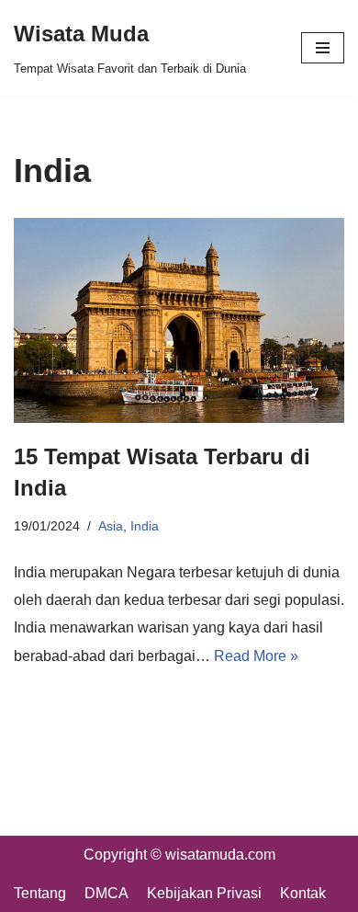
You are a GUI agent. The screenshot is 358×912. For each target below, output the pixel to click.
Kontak (303, 893)
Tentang (40, 893)
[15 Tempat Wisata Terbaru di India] (179, 320)
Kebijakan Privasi (204, 893)
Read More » (256, 656)
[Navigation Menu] (322, 47)
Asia (110, 526)
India (144, 526)
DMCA (106, 893)
